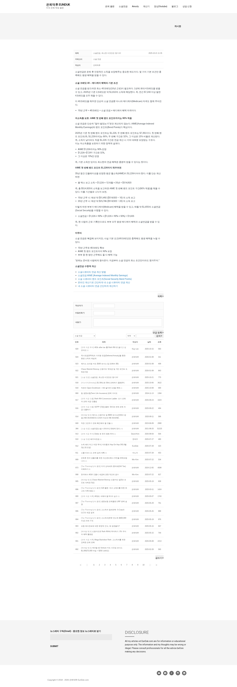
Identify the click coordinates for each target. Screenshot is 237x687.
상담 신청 (187, 6)
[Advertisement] (118, 587)
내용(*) (78, 322)
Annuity (135, 6)
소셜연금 (123, 6)
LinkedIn (184, 673)
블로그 (175, 6)
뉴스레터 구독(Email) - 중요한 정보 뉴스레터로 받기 (75, 631)
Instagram (178, 673)
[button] (96, 65)
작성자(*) (79, 306)
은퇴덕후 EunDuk (58, 4)
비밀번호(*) (80, 313)
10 (143, 565)
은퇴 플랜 (109, 6)
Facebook (165, 673)
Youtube (159, 673)
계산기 (146, 6)
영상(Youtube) (160, 6)
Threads (171, 673)
